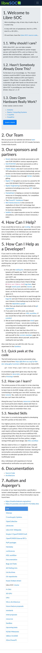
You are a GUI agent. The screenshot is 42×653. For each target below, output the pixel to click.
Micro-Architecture (13, 602)
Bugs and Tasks (11, 564)
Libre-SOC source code (29, 35)
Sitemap (9, 513)
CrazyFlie (10, 114)
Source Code (10, 473)
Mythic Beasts (11, 169)
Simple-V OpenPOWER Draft (16, 534)
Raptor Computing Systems (17, 112)
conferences (10, 551)
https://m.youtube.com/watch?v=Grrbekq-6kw (22, 504)
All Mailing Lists (11, 568)
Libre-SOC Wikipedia (13, 530)
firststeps (9, 376)
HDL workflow (31, 313)
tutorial (8, 395)
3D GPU (9, 593)
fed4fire (8, 212)
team (33, 140)
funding (27, 227)
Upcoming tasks (11, 627)
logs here (28, 284)
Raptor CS (9, 181)
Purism (8, 176)
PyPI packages (11, 542)
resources (26, 401)
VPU (7, 598)
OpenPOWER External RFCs (16, 538)
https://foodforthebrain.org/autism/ (18, 501)
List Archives (10, 572)
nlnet (32, 320)
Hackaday (9, 547)
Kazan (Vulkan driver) (13, 581)
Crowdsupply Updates (14, 517)
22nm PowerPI (11, 640)
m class (8, 589)
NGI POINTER (11, 164)
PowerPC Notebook (16, 200)
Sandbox (17, 346)
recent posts (16, 287)
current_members (26, 335)
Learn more (10, 122)
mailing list (19, 270)
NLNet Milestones (12, 632)
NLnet (8, 159)
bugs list (9, 299)
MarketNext (10, 193)
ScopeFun (10, 117)
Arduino (10, 110)
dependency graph (18, 303)
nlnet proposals (11, 615)
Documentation (11, 559)
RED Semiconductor (13, 203)
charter (29, 287)
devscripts (16, 374)
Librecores (9, 525)
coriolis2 (9, 318)
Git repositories (11, 576)
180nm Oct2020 (12, 636)
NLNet (29, 176)
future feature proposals (14, 606)
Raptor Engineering (12, 186)
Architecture (10, 475)
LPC (30, 188)
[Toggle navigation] (37, 3)
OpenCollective (11, 521)
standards (9, 610)
